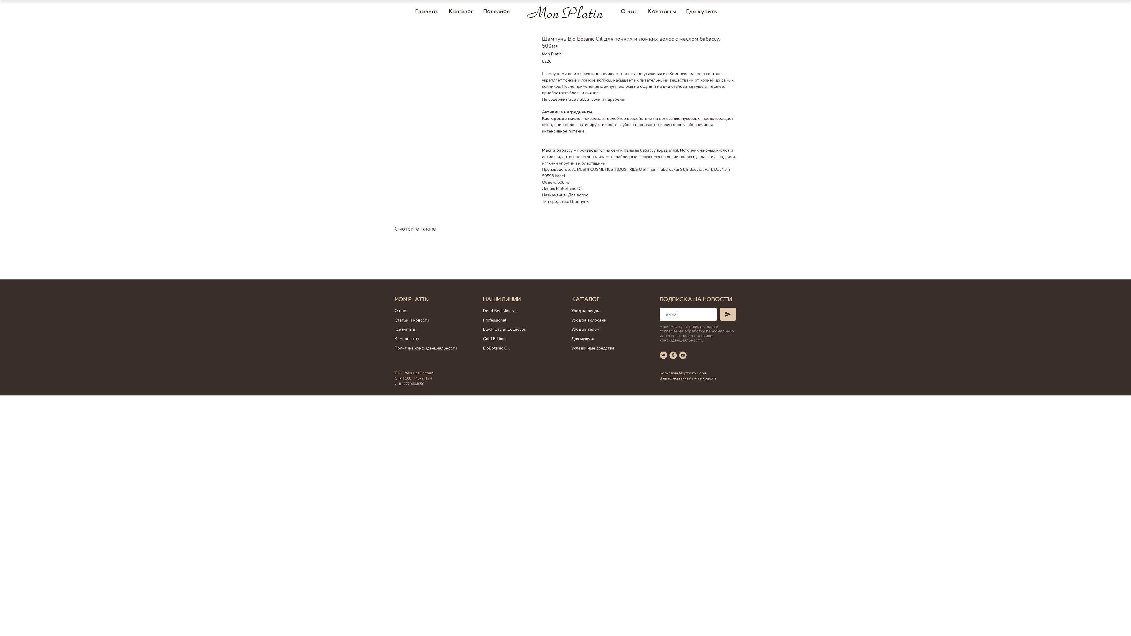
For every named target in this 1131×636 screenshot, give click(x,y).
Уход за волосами (588, 320)
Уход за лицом (585, 311)
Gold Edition (494, 339)
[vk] (663, 355)
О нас (629, 12)
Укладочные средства (592, 348)
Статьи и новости (412, 320)
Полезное (496, 12)
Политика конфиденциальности (426, 348)
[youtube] (683, 355)
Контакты (662, 12)
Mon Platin (412, 300)
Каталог (461, 12)
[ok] (673, 355)
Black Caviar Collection (504, 329)
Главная (427, 12)
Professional (494, 320)
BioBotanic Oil (496, 348)
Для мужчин (583, 339)
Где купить (701, 12)
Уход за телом (585, 329)
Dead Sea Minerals (501, 311)
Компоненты (407, 339)
